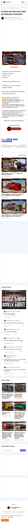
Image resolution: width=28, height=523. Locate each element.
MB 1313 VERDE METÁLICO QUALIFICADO (14, 323)
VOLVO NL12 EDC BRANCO (10, 331)
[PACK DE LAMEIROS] (14, 299)
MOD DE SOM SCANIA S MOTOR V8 (12, 349)
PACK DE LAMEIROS (9, 314)
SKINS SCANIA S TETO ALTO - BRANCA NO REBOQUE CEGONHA (12, 174)
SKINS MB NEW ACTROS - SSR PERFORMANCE (18, 396)
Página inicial (4, 7)
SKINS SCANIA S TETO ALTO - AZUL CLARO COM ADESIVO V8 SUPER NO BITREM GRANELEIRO (19, 415)
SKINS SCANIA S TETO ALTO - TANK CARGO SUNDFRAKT (15, 370)
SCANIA (15, 139)
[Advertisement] (14, 36)
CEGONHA (9, 139)
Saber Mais (10, 517)
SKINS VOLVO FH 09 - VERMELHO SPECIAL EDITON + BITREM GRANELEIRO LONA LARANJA (7, 435)
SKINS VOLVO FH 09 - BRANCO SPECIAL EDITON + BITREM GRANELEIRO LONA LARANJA (19, 435)
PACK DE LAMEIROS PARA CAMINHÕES (13, 340)
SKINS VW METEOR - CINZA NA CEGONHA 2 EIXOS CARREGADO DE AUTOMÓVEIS (12, 215)
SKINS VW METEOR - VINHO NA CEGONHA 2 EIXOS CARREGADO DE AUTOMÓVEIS (12, 195)
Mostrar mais (22, 155)
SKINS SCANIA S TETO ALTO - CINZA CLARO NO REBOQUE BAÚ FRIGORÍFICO (15, 360)
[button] (26, 2)
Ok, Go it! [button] (5, 520)
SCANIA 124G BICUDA (14, 7)
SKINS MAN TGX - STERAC (6, 413)
